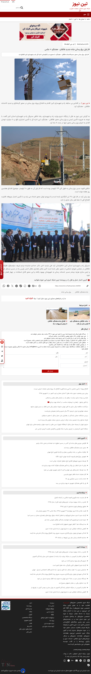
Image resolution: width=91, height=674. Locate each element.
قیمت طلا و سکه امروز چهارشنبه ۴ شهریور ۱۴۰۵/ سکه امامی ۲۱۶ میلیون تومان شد (61, 511)
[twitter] (12, 285)
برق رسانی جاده (66, 292)
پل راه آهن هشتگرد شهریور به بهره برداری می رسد (71, 483)
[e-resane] (5, 605)
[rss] (88, 660)
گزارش (30, 615)
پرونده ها (29, 606)
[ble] (21, 285)
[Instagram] (2, 347)
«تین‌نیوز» (66, 603)
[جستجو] (22, 7)
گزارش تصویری (28, 620)
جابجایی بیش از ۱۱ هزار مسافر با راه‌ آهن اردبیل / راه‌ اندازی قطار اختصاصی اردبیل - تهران (59, 570)
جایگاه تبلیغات (50, 609)
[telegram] (16, 285)
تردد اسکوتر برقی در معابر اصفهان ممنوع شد (72, 583)
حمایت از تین (50, 612)
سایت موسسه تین (49, 624)
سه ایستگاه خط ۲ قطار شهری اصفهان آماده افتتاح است (69, 524)
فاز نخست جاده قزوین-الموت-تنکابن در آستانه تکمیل (70, 498)
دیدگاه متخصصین (27, 618)
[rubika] (29, 285)
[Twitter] (2, 356)
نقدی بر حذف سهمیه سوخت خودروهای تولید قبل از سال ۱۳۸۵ (67, 502)
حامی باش (29, 632)
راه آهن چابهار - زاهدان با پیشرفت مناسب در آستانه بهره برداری (68, 402)
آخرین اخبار (81, 438)
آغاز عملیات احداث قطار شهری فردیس (75, 474)
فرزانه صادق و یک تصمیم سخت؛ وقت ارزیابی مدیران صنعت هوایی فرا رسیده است (63, 420)
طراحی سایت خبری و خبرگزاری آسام (11, 671)
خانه (88, 19)
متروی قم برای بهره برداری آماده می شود (73, 561)
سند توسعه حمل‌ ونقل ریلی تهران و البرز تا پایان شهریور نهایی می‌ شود (65, 470)
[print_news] (39, 285)
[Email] (2, 342)
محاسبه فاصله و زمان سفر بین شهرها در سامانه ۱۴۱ (70, 538)
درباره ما (52, 603)
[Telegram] (2, 351)
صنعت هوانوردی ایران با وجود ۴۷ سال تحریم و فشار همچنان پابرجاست (66, 411)
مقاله (30, 612)
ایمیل (86, 362)
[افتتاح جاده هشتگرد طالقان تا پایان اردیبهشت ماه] (56, 313)
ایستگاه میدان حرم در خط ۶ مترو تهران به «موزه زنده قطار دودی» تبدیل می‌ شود (61, 579)
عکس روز (29, 626)
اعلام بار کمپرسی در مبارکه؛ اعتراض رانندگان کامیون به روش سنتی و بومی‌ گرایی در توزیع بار (58, 588)
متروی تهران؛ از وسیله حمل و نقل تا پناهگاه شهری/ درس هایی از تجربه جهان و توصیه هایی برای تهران (57, 424)
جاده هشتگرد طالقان (81, 292)
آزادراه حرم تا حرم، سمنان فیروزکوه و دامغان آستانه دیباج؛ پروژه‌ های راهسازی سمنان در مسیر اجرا (57, 515)
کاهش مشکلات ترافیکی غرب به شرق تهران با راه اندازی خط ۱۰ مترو (66, 529)
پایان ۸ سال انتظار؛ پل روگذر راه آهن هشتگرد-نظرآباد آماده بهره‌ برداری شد (64, 465)
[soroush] (25, 285)
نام (87, 353)
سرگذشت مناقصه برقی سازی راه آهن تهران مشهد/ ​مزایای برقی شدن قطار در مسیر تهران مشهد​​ (59, 407)
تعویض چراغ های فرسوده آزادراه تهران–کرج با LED (71, 457)
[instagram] (84, 660)
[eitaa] (34, 285)
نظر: (57, 353)
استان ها (81, 19)
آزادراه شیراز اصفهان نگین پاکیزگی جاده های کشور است (69, 565)
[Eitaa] (72, 660)
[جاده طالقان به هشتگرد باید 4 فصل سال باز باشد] (79, 313)
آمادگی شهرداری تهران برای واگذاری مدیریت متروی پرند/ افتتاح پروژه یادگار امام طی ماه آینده (58, 533)
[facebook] (8, 285)
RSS (52, 615)
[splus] (64, 660)
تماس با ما (51, 606)
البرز (75, 19)
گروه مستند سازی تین (48, 626)
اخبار (70, 19)
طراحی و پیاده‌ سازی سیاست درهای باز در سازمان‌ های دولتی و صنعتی (67, 398)
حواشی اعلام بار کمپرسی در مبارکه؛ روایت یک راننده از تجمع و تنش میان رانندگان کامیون (59, 556)
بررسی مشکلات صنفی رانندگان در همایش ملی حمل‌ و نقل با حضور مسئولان (65, 416)
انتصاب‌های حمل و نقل (25, 629)
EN (13, 2)
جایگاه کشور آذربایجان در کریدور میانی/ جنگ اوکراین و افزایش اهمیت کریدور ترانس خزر (61, 429)
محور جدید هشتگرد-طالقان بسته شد (75, 448)
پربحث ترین (81, 547)
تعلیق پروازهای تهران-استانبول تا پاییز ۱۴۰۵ (73, 506)
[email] (76, 660)
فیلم (31, 623)
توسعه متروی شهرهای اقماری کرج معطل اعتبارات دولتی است (68, 461)
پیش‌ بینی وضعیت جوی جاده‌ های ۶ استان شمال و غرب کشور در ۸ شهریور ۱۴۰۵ (63, 393)
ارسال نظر (50, 371)
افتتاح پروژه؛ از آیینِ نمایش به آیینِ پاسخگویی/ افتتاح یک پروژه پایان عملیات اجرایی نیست (61, 389)
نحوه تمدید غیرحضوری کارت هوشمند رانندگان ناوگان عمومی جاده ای (65, 520)
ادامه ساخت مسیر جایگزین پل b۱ (76, 479)
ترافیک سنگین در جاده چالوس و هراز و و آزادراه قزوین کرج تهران (66, 452)
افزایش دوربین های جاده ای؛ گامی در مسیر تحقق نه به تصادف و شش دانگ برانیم (61, 443)
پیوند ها (52, 621)
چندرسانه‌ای (29, 609)
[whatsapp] (4, 285)
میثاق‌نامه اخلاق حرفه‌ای (47, 618)
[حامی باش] (2, 361)
